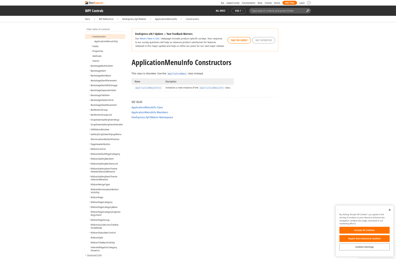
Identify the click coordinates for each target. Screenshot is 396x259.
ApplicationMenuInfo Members (149, 112)
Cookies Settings (364, 247)
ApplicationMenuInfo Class (147, 107)
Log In (302, 2)
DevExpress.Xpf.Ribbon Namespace (152, 117)
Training (268, 2)
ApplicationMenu (177, 73)
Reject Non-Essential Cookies (364, 238)
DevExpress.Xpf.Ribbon (134, 19)
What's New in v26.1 (150, 38)
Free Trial (290, 2)
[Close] (389, 209)
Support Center (233, 2)
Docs (87, 19)
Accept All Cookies (364, 230)
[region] (365, 231)
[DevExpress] (94, 3)
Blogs (260, 2)
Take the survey (239, 40)
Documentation (248, 2)
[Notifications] (309, 3)
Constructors (192, 19)
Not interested (264, 40)
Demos (277, 2)
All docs (220, 10)
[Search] (307, 10)
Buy (222, 2)
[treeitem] (99, 36)
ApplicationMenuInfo (166, 19)
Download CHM (94, 255)
